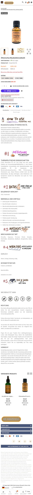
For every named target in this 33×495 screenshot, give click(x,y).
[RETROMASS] (11, 419)
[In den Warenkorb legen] (6, 408)
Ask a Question (8, 100)
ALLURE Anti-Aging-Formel (9, 396)
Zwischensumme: (6, 81)
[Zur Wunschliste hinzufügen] (21, 90)
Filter (5, 13)
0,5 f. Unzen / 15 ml (7, 78)
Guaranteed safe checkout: (9, 103)
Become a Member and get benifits (11, 72)
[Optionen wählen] (23, 408)
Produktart (4, 63)
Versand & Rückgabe (15, 110)
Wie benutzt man (26, 110)
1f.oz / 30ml (19, 78)
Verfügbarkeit (5, 60)
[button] (7, 487)
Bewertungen (16, 112)
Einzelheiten (6, 110)
